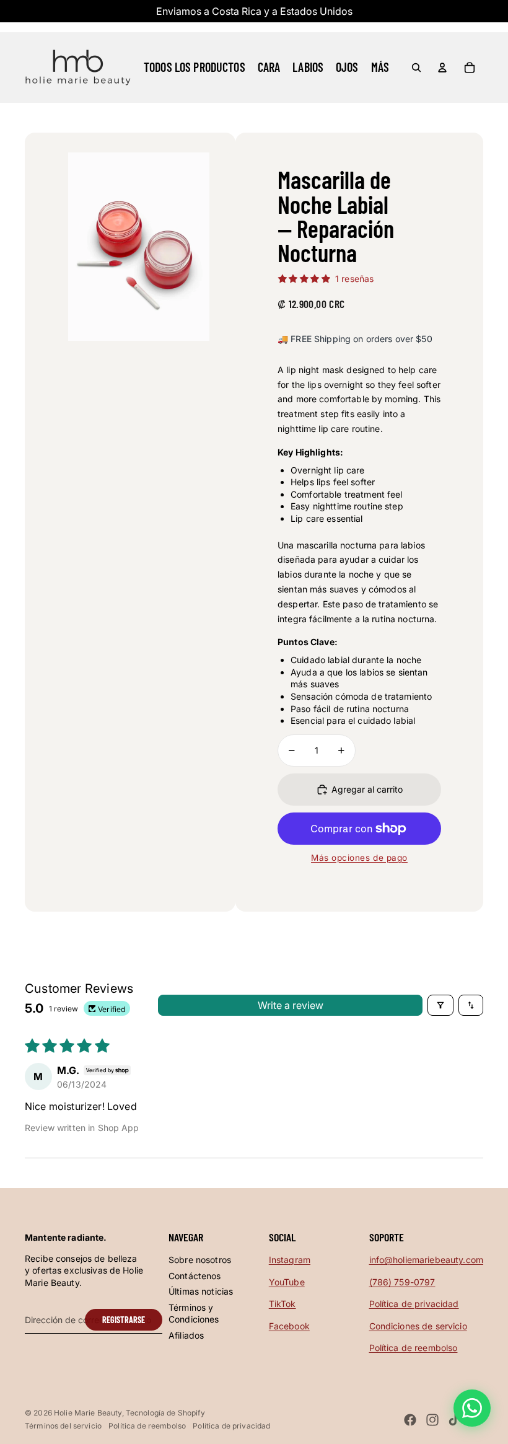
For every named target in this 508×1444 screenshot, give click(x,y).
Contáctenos (195, 1275)
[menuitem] (380, 67)
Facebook (289, 1326)
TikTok (282, 1303)
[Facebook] (410, 1419)
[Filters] (440, 1005)
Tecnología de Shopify (165, 1412)
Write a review (290, 1005)
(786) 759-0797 (402, 1282)
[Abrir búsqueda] (416, 67)
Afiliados (186, 1335)
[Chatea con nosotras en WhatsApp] (472, 1408)
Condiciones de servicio (418, 1326)
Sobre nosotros (200, 1259)
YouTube (287, 1282)
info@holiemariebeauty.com (426, 1259)
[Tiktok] (454, 1419)
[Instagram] (432, 1419)
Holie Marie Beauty (88, 1412)
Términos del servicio (63, 1425)
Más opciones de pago (359, 858)
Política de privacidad (414, 1303)
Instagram (289, 1259)
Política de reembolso (413, 1347)
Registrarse (123, 1319)
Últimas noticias (201, 1291)
